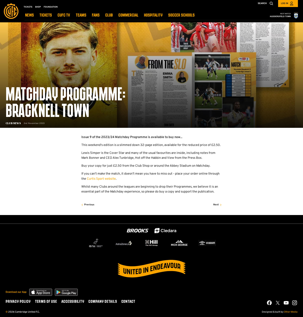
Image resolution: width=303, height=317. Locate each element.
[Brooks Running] (138, 230)
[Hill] (151, 242)
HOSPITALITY (153, 15)
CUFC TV (64, 15)
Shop (38, 7)
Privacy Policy (18, 301)
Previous (89, 204)
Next (216, 204)
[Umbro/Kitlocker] (207, 243)
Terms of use (46, 301)
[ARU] (96, 243)
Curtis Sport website (101, 179)
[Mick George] (179, 243)
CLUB (109, 15)
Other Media (290, 311)
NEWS (29, 15)
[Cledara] (165, 230)
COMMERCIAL (128, 15)
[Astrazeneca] (124, 243)
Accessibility (72, 301)
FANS (96, 15)
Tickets (28, 7)
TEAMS (81, 15)
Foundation (51, 7)
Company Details (102, 301)
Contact (128, 301)
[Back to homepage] (11, 11)
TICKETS (45, 15)
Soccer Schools (181, 15)
